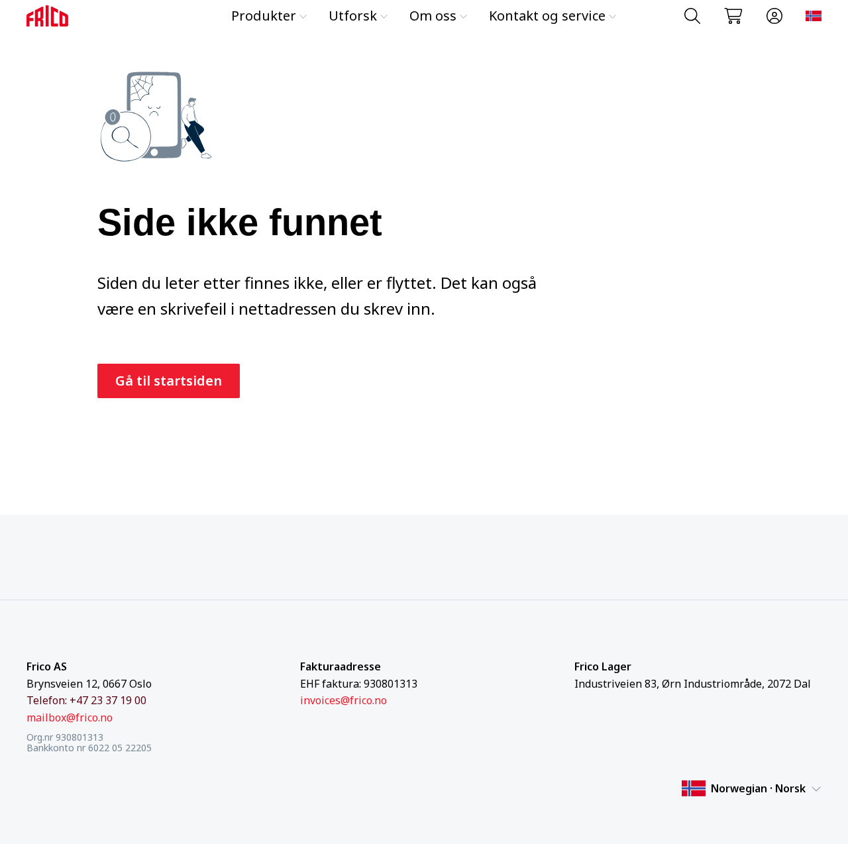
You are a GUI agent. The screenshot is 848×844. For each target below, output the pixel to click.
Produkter (263, 16)
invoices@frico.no (343, 700)
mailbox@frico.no (69, 717)
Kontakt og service (547, 16)
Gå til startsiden (168, 381)
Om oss (432, 16)
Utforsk (353, 16)
